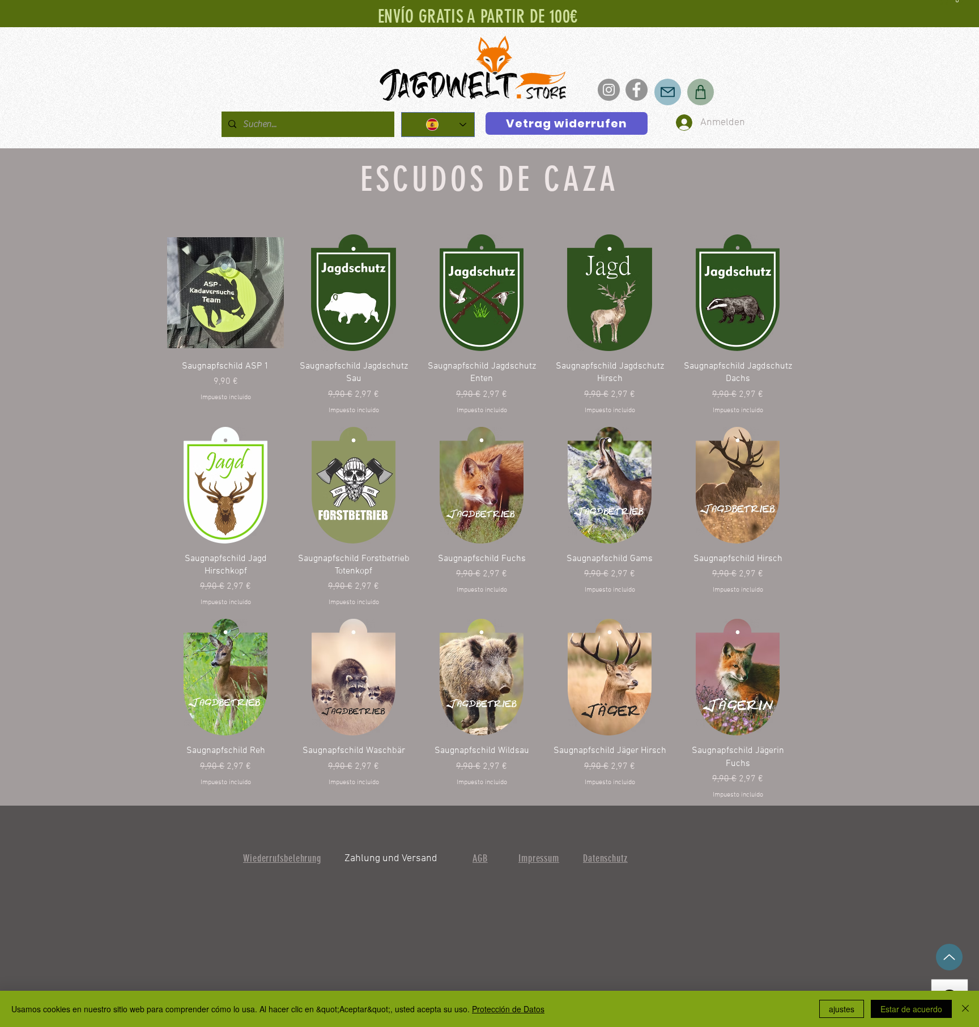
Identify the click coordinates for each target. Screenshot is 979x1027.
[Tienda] (700, 92)
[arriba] (949, 957)
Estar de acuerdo (911, 1009)
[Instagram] (609, 90)
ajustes (841, 1009)
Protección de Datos (508, 1009)
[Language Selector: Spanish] (438, 124)
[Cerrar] (965, 1009)
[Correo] (667, 92)
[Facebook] (636, 90)
